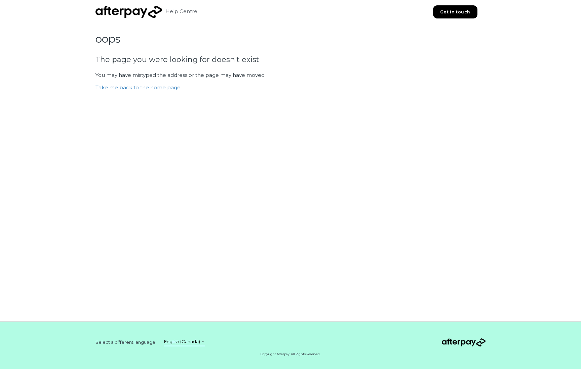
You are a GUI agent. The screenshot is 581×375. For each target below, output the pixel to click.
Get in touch (455, 11)
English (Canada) (182, 341)
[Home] (128, 12)
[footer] (464, 343)
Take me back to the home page (138, 87)
